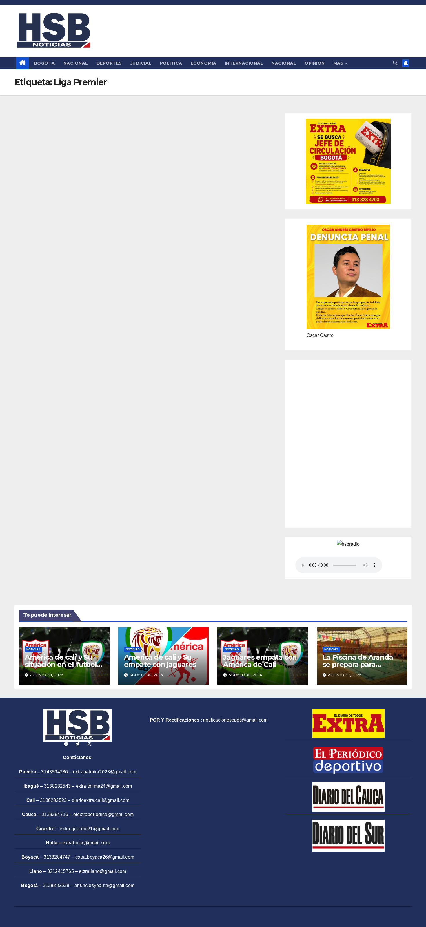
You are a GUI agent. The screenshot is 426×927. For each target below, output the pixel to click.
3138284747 (57, 857)
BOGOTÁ (44, 63)
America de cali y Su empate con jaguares (160, 661)
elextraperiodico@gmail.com (103, 814)
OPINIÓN (315, 63)
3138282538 (56, 885)
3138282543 (57, 786)
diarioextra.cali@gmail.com (100, 800)
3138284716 (54, 814)
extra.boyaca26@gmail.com (104, 857)
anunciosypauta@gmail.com (104, 885)
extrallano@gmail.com (102, 871)
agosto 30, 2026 (47, 675)
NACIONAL (75, 63)
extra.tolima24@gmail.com (104, 786)
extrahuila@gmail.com (86, 842)
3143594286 (54, 771)
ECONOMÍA (203, 63)
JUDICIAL (141, 63)
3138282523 (53, 800)
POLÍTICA (171, 63)
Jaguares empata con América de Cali (260, 661)
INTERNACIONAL (244, 63)
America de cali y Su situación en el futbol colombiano (61, 664)
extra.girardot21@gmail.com (89, 828)
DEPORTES (109, 63)
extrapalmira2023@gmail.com (104, 771)
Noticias (33, 649)
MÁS (339, 63)
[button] (395, 63)
